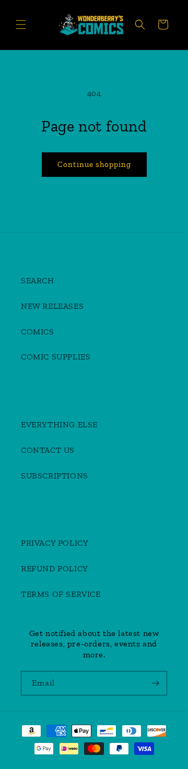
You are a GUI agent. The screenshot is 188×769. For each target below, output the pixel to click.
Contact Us (48, 450)
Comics (37, 332)
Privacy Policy (54, 543)
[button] (20, 24)
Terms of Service (61, 594)
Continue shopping (94, 164)
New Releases (52, 306)
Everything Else (59, 424)
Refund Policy (54, 568)
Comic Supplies (55, 357)
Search (37, 280)
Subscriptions (54, 475)
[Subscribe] (155, 683)
